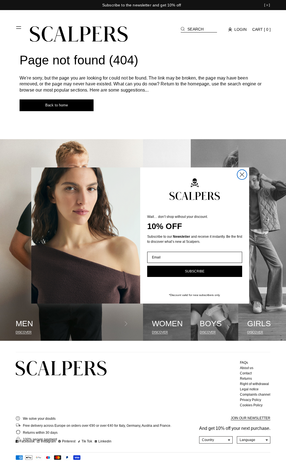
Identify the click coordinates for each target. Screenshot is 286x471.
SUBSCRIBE (194, 271)
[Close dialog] (242, 174)
